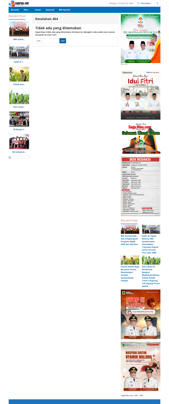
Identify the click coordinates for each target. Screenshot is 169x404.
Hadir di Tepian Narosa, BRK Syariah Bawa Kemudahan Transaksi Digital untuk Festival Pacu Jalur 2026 (150, 244)
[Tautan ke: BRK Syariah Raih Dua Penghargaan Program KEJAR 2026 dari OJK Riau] (130, 229)
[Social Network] (157, 3)
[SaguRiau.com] (19, 3)
